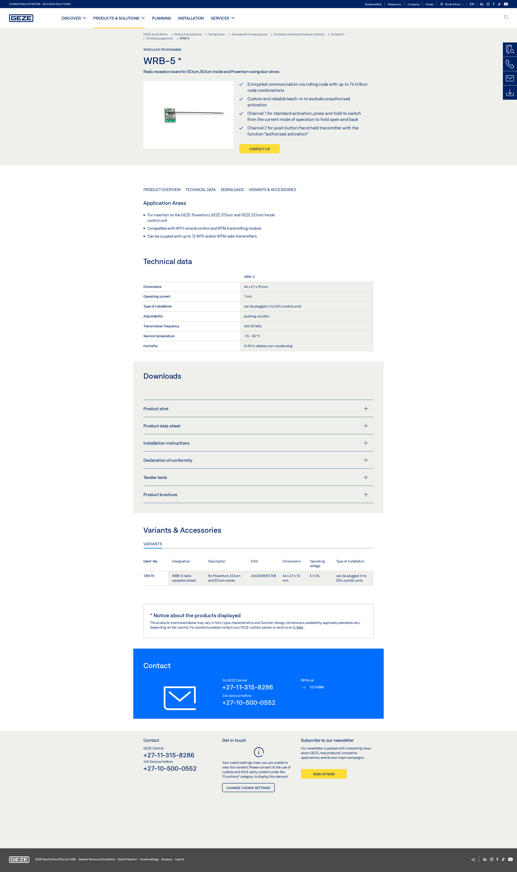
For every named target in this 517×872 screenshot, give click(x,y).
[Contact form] (510, 78)
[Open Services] (233, 17)
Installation (191, 18)
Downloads (232, 189)
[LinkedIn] (482, 4)
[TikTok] (499, 4)
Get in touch (234, 740)
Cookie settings (149, 859)
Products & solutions (116, 18)
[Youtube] (506, 4)
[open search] (506, 18)
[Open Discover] (84, 17)
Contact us (259, 149)
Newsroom (394, 4)
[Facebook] (494, 4)
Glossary (166, 859)
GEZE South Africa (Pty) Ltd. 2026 (55, 859)
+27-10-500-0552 (248, 702)
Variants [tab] (152, 544)
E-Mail (298, 627)
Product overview (162, 189)
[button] (451, 4)
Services (220, 18)
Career (430, 4)
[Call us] (510, 64)
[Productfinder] (510, 49)
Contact (151, 740)
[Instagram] (488, 4)
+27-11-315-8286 (247, 687)
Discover (71, 18)
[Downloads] (510, 93)
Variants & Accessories (272, 189)
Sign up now (324, 774)
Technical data (201, 189)
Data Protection (127, 859)
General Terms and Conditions (97, 859)
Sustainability (373, 4)
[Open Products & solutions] (143, 17)
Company (413, 4)
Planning (161, 18)
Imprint (179, 859)
